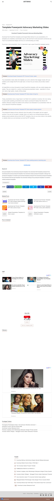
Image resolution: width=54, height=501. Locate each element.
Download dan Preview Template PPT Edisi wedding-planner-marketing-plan (27, 160)
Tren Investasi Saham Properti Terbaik (25, 465)
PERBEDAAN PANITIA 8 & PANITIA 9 (25, 468)
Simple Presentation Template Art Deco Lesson (16, 213)
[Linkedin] (40, 187)
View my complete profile (27, 325)
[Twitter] (33, 187)
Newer (4, 191)
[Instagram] (48, 495)
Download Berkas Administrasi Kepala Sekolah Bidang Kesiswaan (32, 460)
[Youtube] (51, 495)
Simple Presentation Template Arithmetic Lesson (41, 213)
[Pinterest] (48, 187)
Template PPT (6, 182)
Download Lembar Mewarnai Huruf (10, 428)
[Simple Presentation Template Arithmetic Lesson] (30, 214)
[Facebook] (41, 495)
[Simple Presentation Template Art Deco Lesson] (4, 214)
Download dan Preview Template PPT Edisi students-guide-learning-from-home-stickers (16, 201)
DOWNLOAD (27, 165)
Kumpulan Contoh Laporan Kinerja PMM (12, 426)
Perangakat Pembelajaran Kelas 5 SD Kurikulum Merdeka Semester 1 (19, 424)
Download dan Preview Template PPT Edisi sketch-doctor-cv (42, 200)
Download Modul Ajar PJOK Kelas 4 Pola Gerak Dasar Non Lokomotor (33, 482)
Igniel (51, 499)
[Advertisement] (27, 12)
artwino (27, 322)
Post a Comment (23, 30)
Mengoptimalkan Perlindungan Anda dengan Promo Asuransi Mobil (33, 479)
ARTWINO (27, 2)
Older (49, 191)
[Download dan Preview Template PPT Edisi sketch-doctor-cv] (30, 201)
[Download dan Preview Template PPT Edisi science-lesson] (4, 207)
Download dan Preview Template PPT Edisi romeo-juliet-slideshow (42, 206)
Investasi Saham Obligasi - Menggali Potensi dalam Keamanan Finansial (20, 431)
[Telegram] (25, 187)
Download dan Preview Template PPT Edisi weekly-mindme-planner (24, 109)
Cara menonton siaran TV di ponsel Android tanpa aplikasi (31, 477)
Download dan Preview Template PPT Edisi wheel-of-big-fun (23, 94)
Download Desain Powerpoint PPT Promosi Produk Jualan (22, 76)
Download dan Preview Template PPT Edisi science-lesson (16, 206)
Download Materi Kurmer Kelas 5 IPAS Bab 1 (27, 463)
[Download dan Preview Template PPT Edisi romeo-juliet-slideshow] (30, 207)
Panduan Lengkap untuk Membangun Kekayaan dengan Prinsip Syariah (19, 429)
